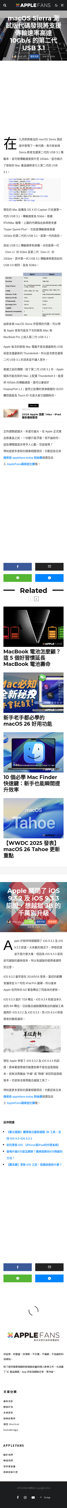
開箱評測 (8, 1406)
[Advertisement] (33, 99)
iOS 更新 (29, 922)
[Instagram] (25, 1497)
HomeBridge (10, 1429)
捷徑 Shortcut (11, 1424)
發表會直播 (9, 1466)
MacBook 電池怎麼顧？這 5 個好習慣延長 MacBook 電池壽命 (32, 658)
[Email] (49, 567)
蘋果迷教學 (9, 1418)
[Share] (17, 567)
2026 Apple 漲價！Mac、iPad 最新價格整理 (41, 416)
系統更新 (52, 922)
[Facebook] (17, 1497)
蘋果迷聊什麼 (10, 1472)
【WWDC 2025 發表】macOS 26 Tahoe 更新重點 (31, 849)
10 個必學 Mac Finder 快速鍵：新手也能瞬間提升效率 (31, 783)
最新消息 (34, 56)
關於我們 (8, 1454)
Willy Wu (22, 56)
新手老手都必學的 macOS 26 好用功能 (27, 721)
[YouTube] (33, 1497)
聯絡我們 (8, 1460)
